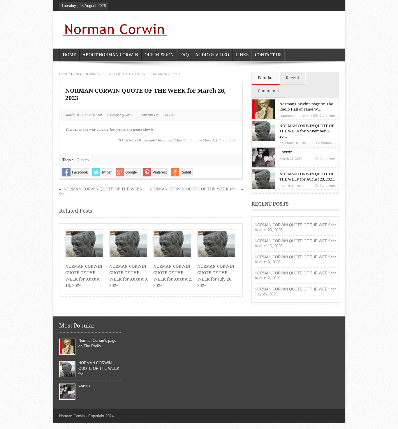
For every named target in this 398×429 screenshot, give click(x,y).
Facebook (80, 172)
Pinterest (160, 172)
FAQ (184, 54)
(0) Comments (325, 158)
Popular (265, 78)
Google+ (132, 172)
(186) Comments (323, 116)
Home (69, 54)
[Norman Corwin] (113, 30)
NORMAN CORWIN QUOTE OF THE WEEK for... (194, 189)
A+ (166, 114)
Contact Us (268, 54)
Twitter (106, 172)
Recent (292, 78)
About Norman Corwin (110, 54)
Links (242, 54)
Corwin (286, 152)
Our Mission (159, 54)
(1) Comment (326, 143)
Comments (268, 90)
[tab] (266, 78)
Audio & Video (212, 54)
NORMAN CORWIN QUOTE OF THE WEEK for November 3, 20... (306, 131)
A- (172, 114)
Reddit (185, 172)
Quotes (76, 74)
